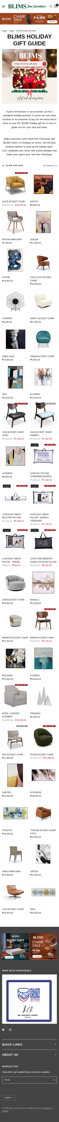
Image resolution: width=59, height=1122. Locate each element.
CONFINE (7, 318)
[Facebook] (5, 1030)
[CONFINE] (15, 301)
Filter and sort (14, 166)
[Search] (50, 6)
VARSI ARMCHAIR (11, 871)
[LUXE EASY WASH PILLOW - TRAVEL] (15, 541)
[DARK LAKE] (15, 339)
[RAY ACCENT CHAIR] (15, 737)
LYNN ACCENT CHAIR (13, 599)
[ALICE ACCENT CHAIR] (15, 184)
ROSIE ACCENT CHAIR (41, 754)
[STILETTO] (15, 813)
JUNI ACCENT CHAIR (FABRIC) (41, 434)
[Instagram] (12, 1030)
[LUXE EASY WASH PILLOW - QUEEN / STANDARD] (43, 497)
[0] (55, 6)
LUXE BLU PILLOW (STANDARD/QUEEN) (41, 475)
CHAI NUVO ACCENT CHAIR (40, 279)
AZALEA (34, 239)
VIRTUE (34, 871)
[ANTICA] (43, 184)
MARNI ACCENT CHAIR (42, 637)
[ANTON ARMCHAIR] (15, 222)
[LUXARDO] (15, 456)
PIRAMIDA (35, 713)
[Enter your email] (54, 1080)
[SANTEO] (15, 775)
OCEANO (35, 675)
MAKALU (34, 599)
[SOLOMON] (43, 775)
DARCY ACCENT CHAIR (42, 318)
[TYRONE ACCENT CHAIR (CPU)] (43, 813)
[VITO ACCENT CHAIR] (15, 892)
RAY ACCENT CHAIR (12, 754)
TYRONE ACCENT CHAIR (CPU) (43, 832)
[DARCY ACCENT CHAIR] (43, 301)
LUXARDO (7, 473)
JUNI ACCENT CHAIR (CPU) (13, 434)
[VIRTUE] (43, 854)
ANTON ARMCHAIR (12, 239)
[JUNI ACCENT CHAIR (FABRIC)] (43, 415)
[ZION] (43, 892)
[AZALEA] (43, 222)
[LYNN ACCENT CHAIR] (15, 582)
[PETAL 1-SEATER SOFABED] (15, 696)
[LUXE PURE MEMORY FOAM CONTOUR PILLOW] (43, 541)
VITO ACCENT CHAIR (13, 909)
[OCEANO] (43, 658)
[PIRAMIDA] (43, 696)
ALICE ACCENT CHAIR (13, 201)
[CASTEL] (15, 260)
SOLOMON (35, 792)
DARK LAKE (8, 356)
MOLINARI (7, 675)
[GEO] (15, 377)
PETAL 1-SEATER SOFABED (10, 715)
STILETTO (7, 830)
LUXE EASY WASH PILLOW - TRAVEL (11, 560)
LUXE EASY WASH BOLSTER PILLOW (11, 516)
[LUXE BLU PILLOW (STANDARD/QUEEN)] (43, 456)
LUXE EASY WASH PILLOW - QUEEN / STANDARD (39, 517)
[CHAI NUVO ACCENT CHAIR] (43, 260)
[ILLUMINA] (43, 377)
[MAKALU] (43, 582)
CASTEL (6, 277)
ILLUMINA (35, 394)
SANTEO (6, 792)
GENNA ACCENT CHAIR (42, 356)
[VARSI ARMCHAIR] (15, 854)
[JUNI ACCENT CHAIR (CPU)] (15, 415)
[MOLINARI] (15, 658)
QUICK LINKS (12, 1044)
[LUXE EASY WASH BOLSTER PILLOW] (15, 497)
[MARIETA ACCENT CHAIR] (15, 620)
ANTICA (34, 201)
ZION (32, 909)
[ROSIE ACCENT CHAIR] (43, 737)
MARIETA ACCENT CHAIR (15, 637)
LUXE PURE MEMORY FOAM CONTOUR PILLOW (43, 560)
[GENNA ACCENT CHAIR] (43, 339)
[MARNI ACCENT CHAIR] (43, 620)
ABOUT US (10, 1054)
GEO (4, 394)
